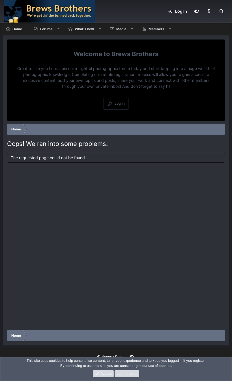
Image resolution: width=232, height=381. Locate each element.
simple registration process (126, 74)
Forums (46, 29)
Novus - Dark (112, 356)
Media (121, 29)
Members (156, 29)
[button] (59, 29)
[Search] (221, 11)
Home (17, 29)
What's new (84, 29)
